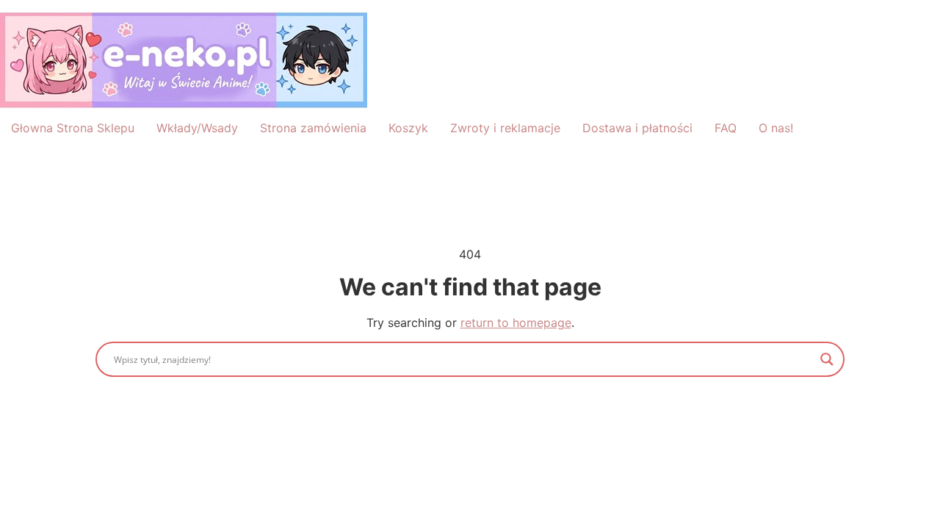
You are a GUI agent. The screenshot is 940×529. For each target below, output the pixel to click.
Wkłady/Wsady (197, 127)
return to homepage (515, 322)
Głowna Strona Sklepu (72, 127)
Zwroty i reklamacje (505, 127)
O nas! (776, 127)
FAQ (726, 127)
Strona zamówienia (313, 127)
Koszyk (408, 127)
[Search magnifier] (827, 359)
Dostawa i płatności (637, 127)
